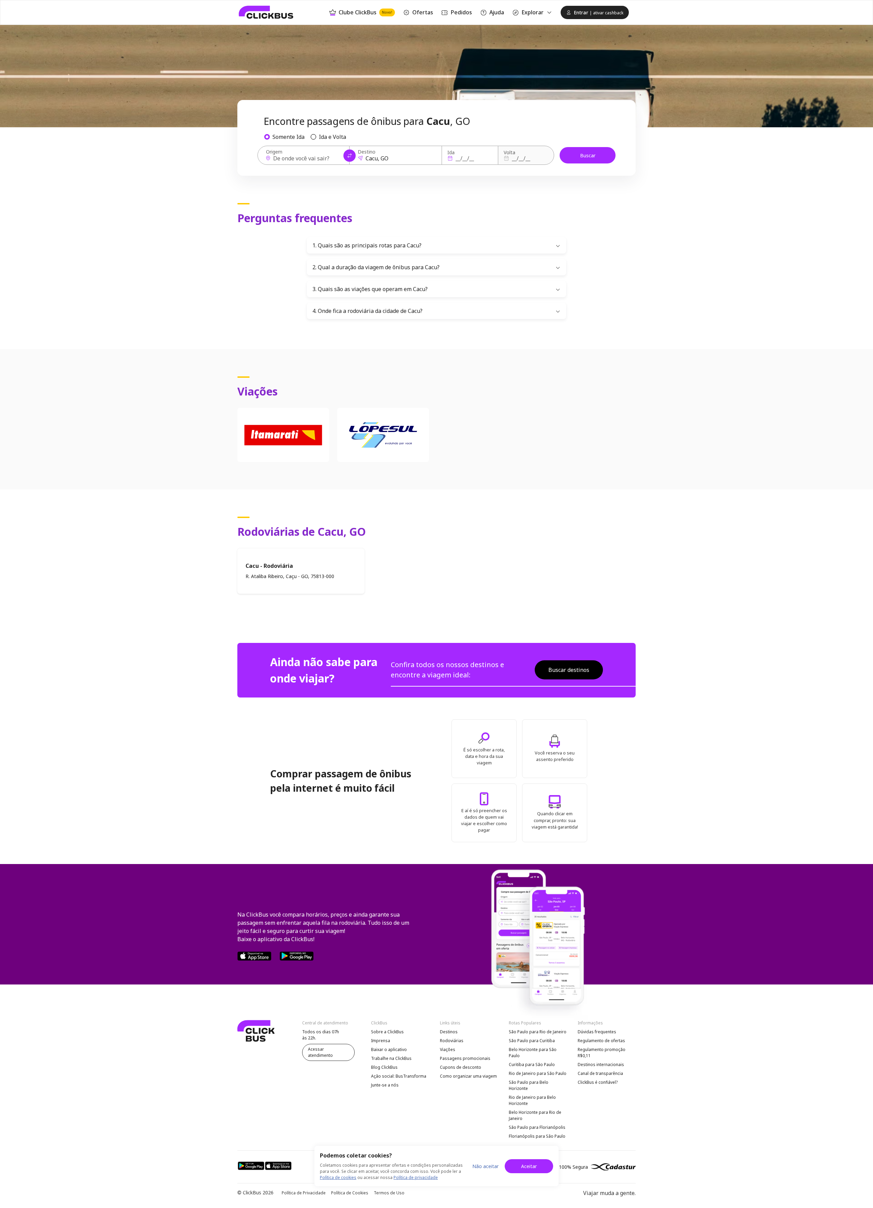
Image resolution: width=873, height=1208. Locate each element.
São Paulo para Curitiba (532, 1041)
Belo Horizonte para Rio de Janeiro (535, 1115)
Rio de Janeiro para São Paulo (537, 1073)
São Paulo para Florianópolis (537, 1127)
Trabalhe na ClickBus (391, 1058)
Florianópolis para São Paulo (537, 1136)
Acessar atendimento (320, 1052)
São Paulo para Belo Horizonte (528, 1085)
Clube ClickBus (365, 12)
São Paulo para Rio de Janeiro (537, 1032)
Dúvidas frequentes (597, 1032)
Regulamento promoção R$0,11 (601, 1053)
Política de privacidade (416, 1177)
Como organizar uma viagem (468, 1076)
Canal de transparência (600, 1073)
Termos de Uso (389, 1193)
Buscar (587, 155)
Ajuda (496, 12)
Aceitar (529, 1166)
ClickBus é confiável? (598, 1082)
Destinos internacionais (601, 1064)
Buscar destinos (568, 670)
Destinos (449, 1032)
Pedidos (461, 12)
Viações (447, 1049)
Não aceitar (485, 1166)
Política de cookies (338, 1177)
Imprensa (380, 1041)
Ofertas (422, 12)
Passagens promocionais (465, 1058)
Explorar (532, 12)
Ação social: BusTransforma (398, 1076)
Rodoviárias (451, 1041)
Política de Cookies (349, 1193)
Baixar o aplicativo (389, 1049)
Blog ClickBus (384, 1067)
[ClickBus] (266, 12)
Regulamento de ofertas (601, 1041)
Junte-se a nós (385, 1085)
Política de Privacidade (304, 1193)
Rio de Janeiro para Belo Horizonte (532, 1100)
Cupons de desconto (460, 1067)
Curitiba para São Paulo (532, 1064)
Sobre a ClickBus (387, 1032)
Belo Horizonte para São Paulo (533, 1053)
